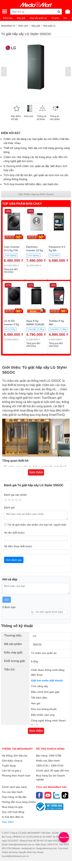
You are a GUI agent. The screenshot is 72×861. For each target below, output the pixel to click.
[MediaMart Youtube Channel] (47, 795)
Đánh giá (9, 507)
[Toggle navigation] (4, 11)
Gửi (7, 599)
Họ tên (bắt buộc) (14, 532)
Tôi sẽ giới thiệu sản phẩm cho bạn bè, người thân (36, 524)
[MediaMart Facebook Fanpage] (39, 795)
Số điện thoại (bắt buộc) (18, 546)
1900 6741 (42, 765)
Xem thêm (8, 821)
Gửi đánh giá (13, 559)
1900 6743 (57, 765)
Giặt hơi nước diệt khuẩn (47, 680)
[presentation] (4, 71)
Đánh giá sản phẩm (15, 494)
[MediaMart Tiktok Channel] (65, 795)
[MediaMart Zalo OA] (56, 795)
